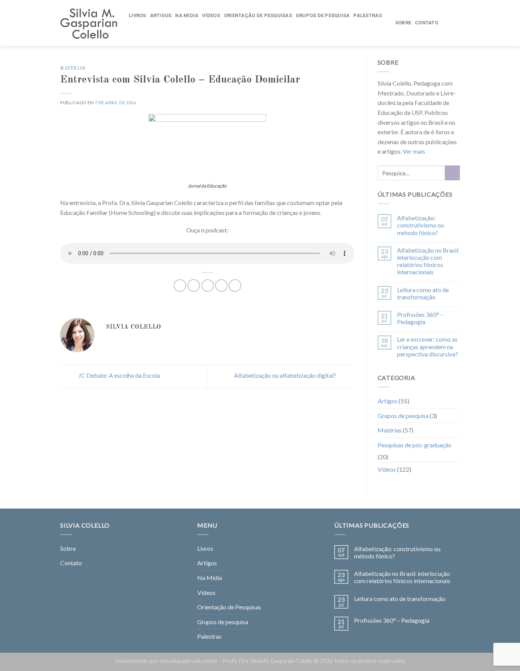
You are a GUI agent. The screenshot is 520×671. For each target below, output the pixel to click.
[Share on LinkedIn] (235, 285)
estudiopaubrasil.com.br (189, 661)
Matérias (72, 68)
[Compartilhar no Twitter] (193, 285)
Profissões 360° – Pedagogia (420, 318)
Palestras (367, 15)
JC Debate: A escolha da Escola (118, 375)
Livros (137, 15)
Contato (426, 22)
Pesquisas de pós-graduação (414, 444)
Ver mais (414, 151)
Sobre (403, 22)
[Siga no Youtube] (455, 22)
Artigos (161, 15)
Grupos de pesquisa (323, 15)
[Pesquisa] (133, 31)
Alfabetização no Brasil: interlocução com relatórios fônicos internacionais (428, 261)
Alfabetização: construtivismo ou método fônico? (420, 225)
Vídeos (211, 15)
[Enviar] (452, 172)
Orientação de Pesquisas (258, 15)
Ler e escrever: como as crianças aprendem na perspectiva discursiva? (427, 346)
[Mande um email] (445, 22)
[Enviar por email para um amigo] (207, 285)
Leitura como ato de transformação (423, 293)
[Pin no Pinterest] (221, 285)
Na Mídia (186, 15)
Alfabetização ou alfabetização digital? (285, 375)
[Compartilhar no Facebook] (180, 285)
